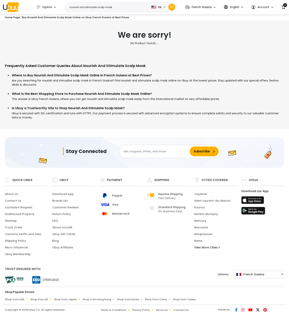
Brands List (60, 201)
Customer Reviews (65, 207)
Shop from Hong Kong (97, 299)
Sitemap (11, 221)
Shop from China (156, 299)
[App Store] (253, 201)
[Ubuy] (11, 7)
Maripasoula (203, 234)
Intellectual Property (19, 214)
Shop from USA (14, 299)
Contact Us (13, 201)
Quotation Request (18, 207)
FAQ (55, 221)
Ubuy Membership (18, 254)
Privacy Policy (141, 310)
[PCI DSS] (14, 279)
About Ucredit (62, 227)
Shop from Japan (65, 299)
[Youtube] (251, 310)
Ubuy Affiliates (62, 247)
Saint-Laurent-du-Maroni (212, 201)
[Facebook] (237, 310)
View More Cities (206, 247)
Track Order (13, 227)
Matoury (200, 221)
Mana (198, 241)
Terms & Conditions (113, 310)
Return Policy (61, 214)
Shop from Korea (128, 299)
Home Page (12, 17)
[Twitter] (258, 310)
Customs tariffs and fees (23, 234)
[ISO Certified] (43, 280)
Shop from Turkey (184, 299)
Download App (63, 194)
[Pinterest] (265, 310)
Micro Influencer (16, 247)
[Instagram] (243, 310)
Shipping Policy (15, 241)
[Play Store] (253, 212)
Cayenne (200, 194)
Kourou (199, 207)
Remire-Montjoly (206, 214)
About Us (11, 194)
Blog (55, 241)
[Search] (171, 7)
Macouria (201, 227)
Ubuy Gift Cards (63, 234)
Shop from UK (39, 299)
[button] (200, 7)
